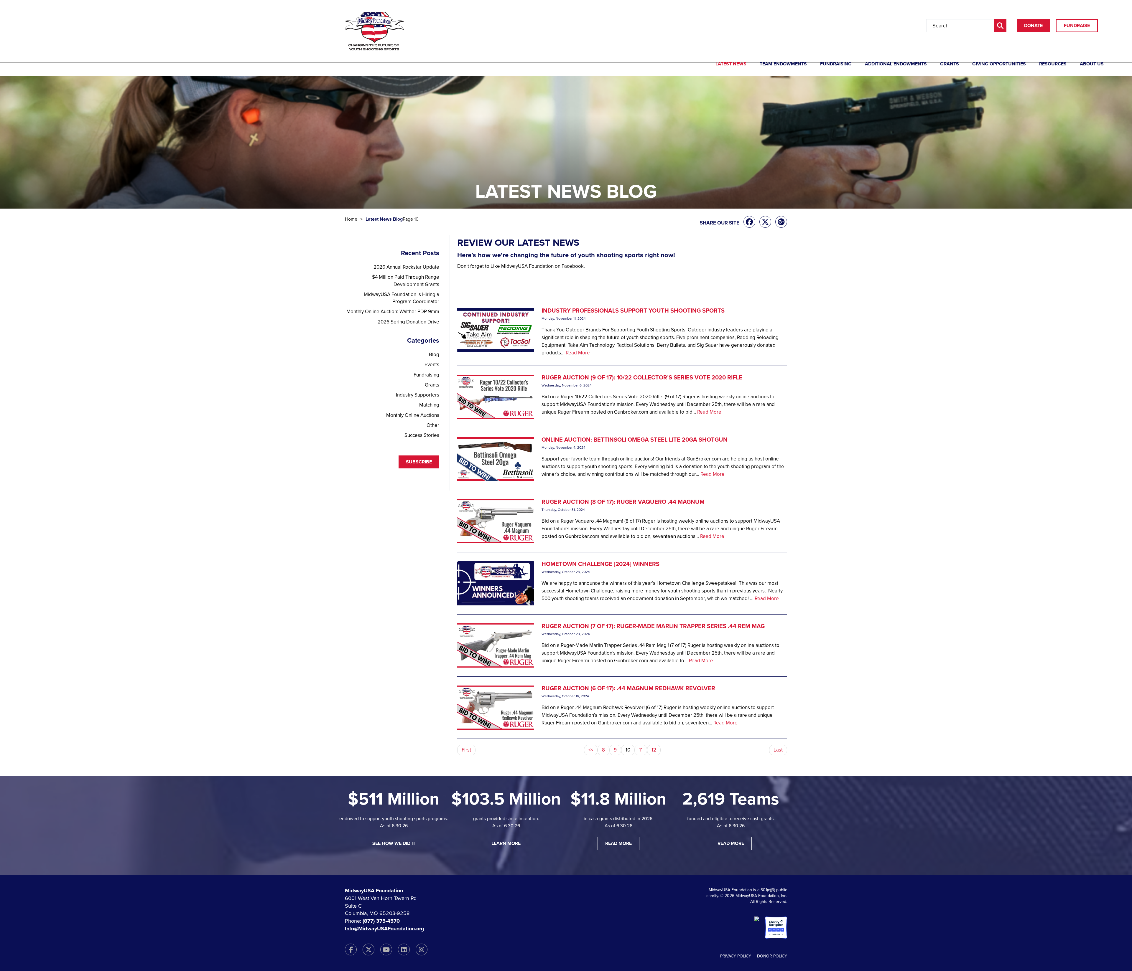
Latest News (730, 64)
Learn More (506, 843)
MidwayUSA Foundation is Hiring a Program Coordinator (401, 298)
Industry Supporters (417, 395)
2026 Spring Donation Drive (408, 322)
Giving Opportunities (999, 64)
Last (778, 750)
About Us (1092, 64)
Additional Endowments (896, 64)
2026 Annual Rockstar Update (406, 267)
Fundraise (1077, 26)
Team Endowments (783, 64)
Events (431, 364)
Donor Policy (772, 956)
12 (653, 750)
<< (590, 750)
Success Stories (421, 435)
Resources (1053, 64)
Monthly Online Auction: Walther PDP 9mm (392, 311)
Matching (429, 405)
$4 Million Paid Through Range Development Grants (405, 280)
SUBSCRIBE (419, 462)
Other (433, 425)
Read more (618, 843)
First (466, 750)
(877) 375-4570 (381, 921)
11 (641, 750)
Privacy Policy (735, 956)
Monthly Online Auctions (412, 415)
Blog (434, 354)
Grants (949, 64)
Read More (578, 353)
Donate (1033, 26)
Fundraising (836, 64)
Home (351, 219)
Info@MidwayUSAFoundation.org (384, 928)
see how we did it (393, 843)
